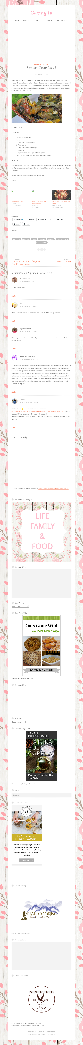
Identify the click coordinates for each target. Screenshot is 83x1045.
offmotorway (25, 328)
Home (17, 21)
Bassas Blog (25, 278)
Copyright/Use (62, 21)
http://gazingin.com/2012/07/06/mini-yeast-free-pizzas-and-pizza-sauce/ (37, 411)
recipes (42, 239)
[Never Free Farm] (41, 999)
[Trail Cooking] (41, 909)
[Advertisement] (41, 43)
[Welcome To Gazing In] (41, 532)
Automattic (49, 1034)
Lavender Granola (63, 260)
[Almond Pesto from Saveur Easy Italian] (61, 195)
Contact (48, 21)
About (38, 21)
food (34, 239)
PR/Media (27, 21)
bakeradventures (27, 356)
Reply (13, 296)
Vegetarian (41, 242)
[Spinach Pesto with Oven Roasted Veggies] (41, 195)
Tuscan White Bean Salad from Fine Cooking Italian (26, 261)
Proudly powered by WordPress (41, 1032)
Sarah (46, 74)
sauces (51, 239)
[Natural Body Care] (41, 756)
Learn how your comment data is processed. (53, 489)
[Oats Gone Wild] (41, 645)
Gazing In (41, 13)
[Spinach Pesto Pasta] (21, 195)
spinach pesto (62, 239)
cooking (37, 64)
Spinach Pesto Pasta (17, 201)
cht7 (21, 303)
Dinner (46, 64)
